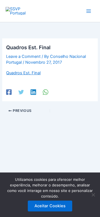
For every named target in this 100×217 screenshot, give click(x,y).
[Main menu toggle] (88, 11)
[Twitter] (21, 92)
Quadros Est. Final (23, 72)
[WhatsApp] (45, 92)
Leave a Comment (23, 56)
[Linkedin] (33, 92)
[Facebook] (9, 92)
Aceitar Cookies (50, 205)
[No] (93, 195)
